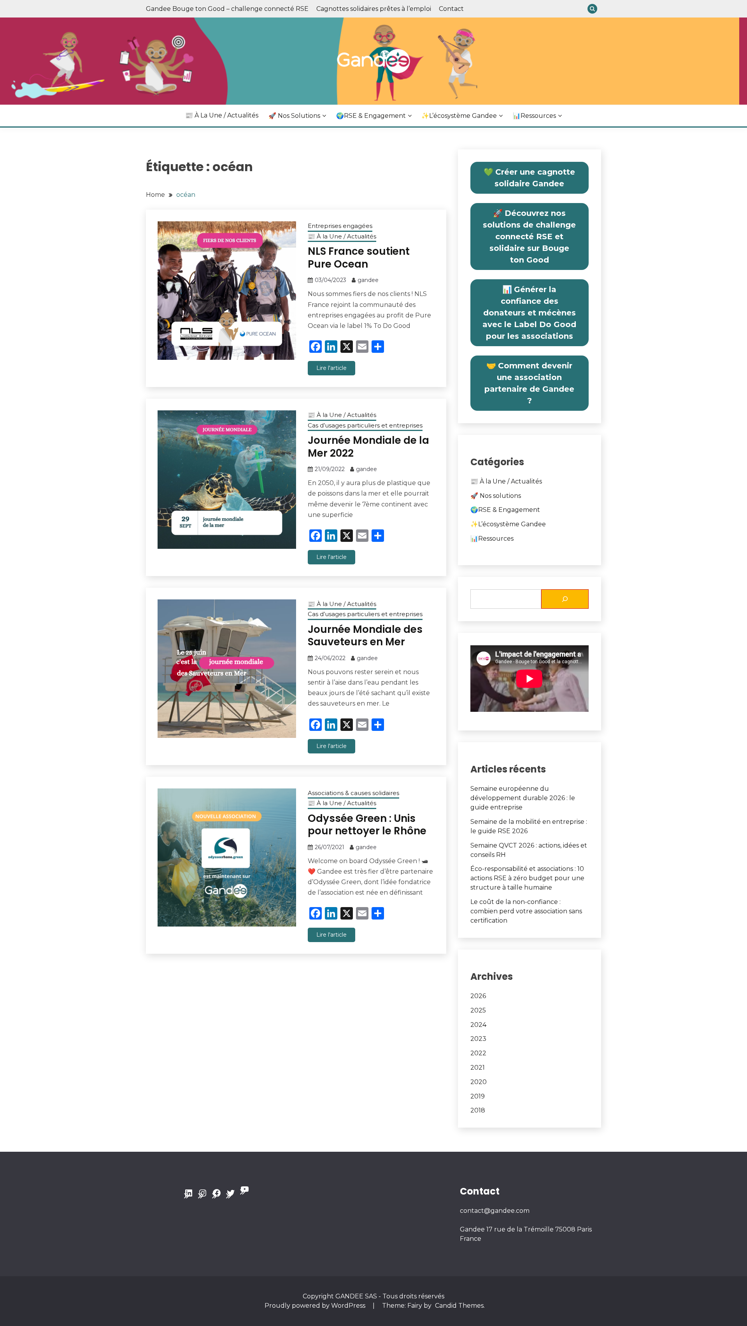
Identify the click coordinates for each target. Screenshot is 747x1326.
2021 (477, 1067)
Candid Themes (459, 1305)
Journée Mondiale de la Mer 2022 (368, 446)
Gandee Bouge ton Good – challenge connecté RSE (227, 8)
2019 (477, 1096)
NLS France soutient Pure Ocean (359, 257)
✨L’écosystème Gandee (459, 115)
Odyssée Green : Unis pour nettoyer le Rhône (367, 824)
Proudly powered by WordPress (316, 1305)
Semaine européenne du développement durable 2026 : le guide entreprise (522, 798)
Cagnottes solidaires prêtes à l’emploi (373, 8)
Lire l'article (331, 367)
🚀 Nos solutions (294, 115)
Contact (451, 8)
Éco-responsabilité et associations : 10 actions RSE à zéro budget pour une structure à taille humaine (527, 878)
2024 (478, 1024)
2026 (478, 996)
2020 (478, 1082)
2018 (477, 1110)
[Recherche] (565, 599)
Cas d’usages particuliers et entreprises (365, 425)
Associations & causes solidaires (353, 793)
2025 (478, 1010)
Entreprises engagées (340, 225)
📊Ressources (534, 115)
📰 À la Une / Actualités (221, 115)
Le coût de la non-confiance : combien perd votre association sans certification (526, 911)
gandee (368, 280)
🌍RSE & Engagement (371, 115)
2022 (478, 1053)
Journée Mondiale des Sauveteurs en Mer (365, 635)
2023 (478, 1038)
